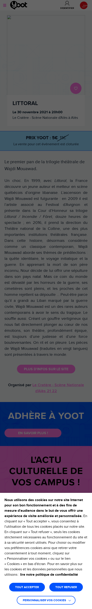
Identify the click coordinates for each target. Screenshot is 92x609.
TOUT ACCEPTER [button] (27, 587)
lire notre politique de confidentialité (49, 574)
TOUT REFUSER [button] (66, 587)
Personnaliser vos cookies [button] (44, 600)
